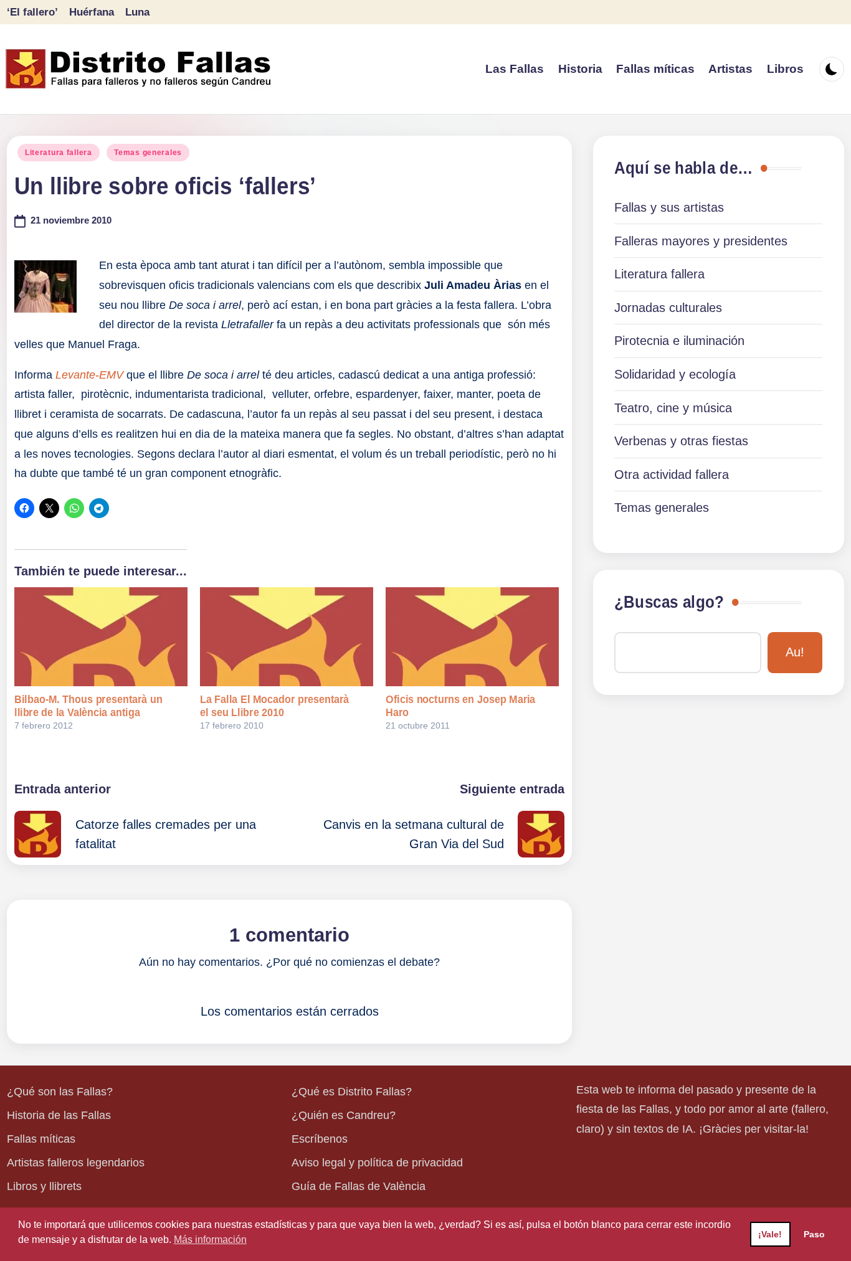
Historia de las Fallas (59, 1115)
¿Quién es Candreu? (344, 1115)
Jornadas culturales (668, 307)
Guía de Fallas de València (359, 1186)
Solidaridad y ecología (675, 374)
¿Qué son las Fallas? (60, 1091)
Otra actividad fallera (671, 474)
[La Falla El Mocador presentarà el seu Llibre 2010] (286, 636)
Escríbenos (320, 1139)
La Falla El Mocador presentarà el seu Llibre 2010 (274, 706)
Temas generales (148, 152)
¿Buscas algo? (669, 602)
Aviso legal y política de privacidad (377, 1162)
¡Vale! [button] (770, 1234)
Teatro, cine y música (673, 408)
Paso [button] (814, 1234)
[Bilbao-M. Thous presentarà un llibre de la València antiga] (101, 636)
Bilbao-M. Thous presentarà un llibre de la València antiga (88, 706)
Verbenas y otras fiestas (681, 441)
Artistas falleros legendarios (76, 1162)
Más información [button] (210, 1239)
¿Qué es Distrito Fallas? (352, 1091)
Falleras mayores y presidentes (700, 241)
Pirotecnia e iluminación (679, 340)
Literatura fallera (58, 152)
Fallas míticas (41, 1139)
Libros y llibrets (44, 1186)
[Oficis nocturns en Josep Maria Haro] (472, 636)
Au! (795, 652)
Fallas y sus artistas (669, 207)
